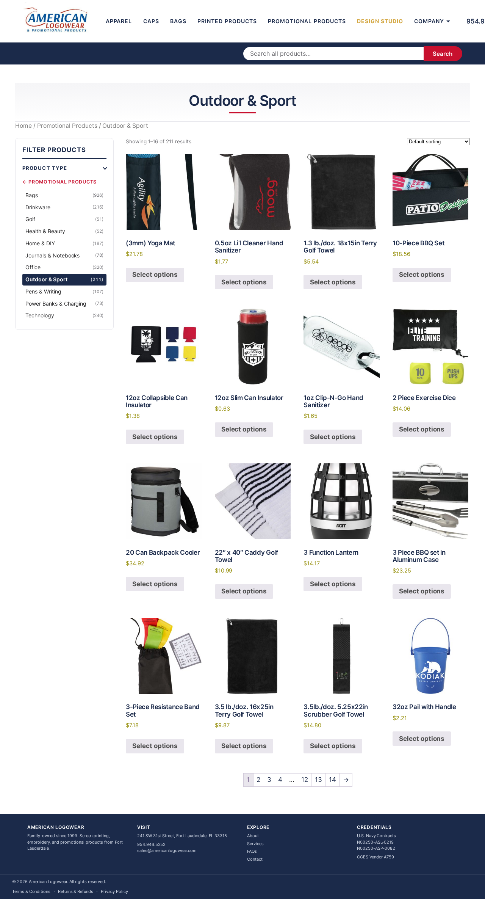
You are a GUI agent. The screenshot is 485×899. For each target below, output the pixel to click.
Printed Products (227, 21)
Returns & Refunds (75, 891)
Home (23, 125)
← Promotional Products (59, 182)
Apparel (119, 21)
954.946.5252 (151, 844)
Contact (255, 859)
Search (442, 53)
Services (255, 843)
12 (304, 779)
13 (318, 779)
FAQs (252, 851)
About (253, 835)
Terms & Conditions (31, 891)
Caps (151, 21)
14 (332, 779)
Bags (178, 21)
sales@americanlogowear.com (167, 850)
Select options (155, 274)
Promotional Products (307, 21)
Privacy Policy (114, 891)
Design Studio (380, 21)
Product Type (44, 168)
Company (429, 21)
